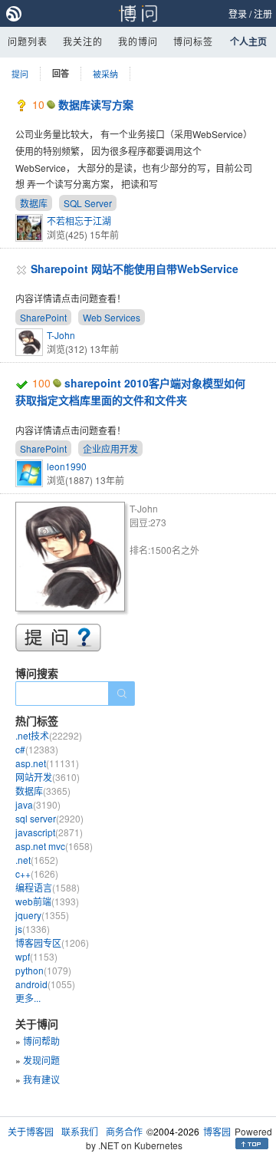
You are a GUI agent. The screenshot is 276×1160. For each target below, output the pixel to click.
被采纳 (105, 74)
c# (36, 749)
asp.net (47, 762)
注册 (263, 13)
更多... (28, 997)
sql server (49, 818)
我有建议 (41, 1079)
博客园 (217, 1131)
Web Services (111, 317)
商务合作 (124, 1131)
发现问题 (41, 1059)
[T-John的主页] (72, 559)
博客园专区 (52, 942)
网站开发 (47, 776)
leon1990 (67, 466)
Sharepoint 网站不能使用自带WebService (134, 268)
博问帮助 (41, 1040)
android (45, 983)
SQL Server (88, 202)
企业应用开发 (110, 448)
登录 (237, 13)
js (32, 928)
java (38, 804)
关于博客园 (31, 1131)
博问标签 (193, 41)
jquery (42, 914)
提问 (20, 74)
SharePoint (43, 317)
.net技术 (48, 735)
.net (36, 859)
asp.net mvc (54, 845)
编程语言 (47, 887)
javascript (49, 832)
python (43, 970)
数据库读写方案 (95, 104)
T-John (61, 334)
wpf (36, 956)
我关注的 (83, 41)
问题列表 (28, 41)
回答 (60, 73)
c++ (36, 873)
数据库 (34, 202)
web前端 (47, 901)
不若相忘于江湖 (79, 220)
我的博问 (138, 41)
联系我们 (79, 1131)
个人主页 (248, 41)
